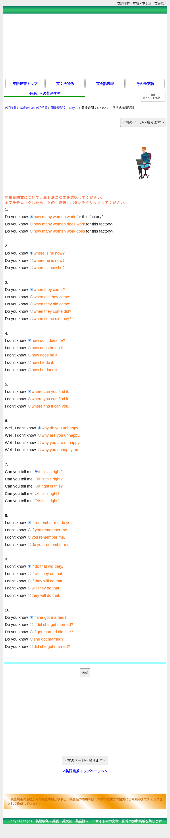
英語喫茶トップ (25, 84)
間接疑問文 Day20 (64, 107)
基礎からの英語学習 (34, 107)
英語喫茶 (10, 107)
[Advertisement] (85, 45)
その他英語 (145, 84)
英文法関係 (65, 84)
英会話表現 (105, 84)
